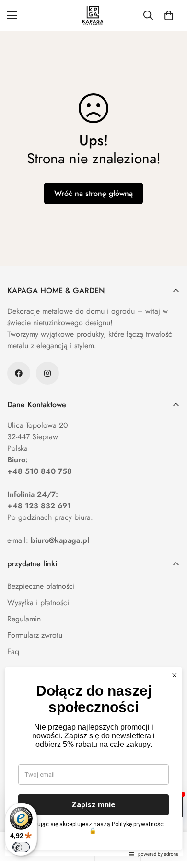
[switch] (21, 847)
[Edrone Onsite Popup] (93, 430)
